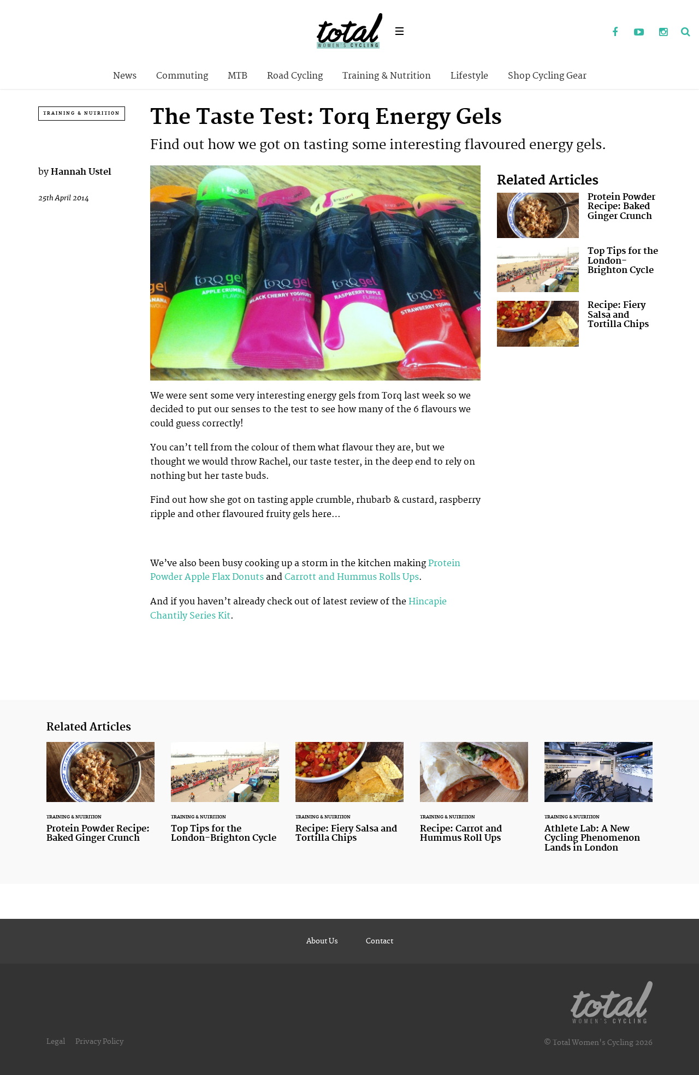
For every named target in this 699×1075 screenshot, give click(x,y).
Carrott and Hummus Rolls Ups (352, 577)
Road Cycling (295, 75)
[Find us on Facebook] (615, 32)
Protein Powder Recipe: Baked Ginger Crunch (579, 215)
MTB (237, 75)
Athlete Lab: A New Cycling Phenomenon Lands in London (598, 804)
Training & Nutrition (386, 75)
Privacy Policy (99, 1041)
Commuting (182, 75)
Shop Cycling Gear (547, 75)
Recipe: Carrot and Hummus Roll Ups (474, 799)
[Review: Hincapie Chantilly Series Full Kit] (151, 639)
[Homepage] (612, 1000)
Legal (55, 1041)
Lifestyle (469, 75)
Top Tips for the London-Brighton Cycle (579, 269)
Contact (379, 941)
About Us (322, 941)
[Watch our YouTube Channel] (639, 32)
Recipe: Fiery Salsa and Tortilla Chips (579, 323)
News (125, 75)
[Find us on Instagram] (663, 32)
